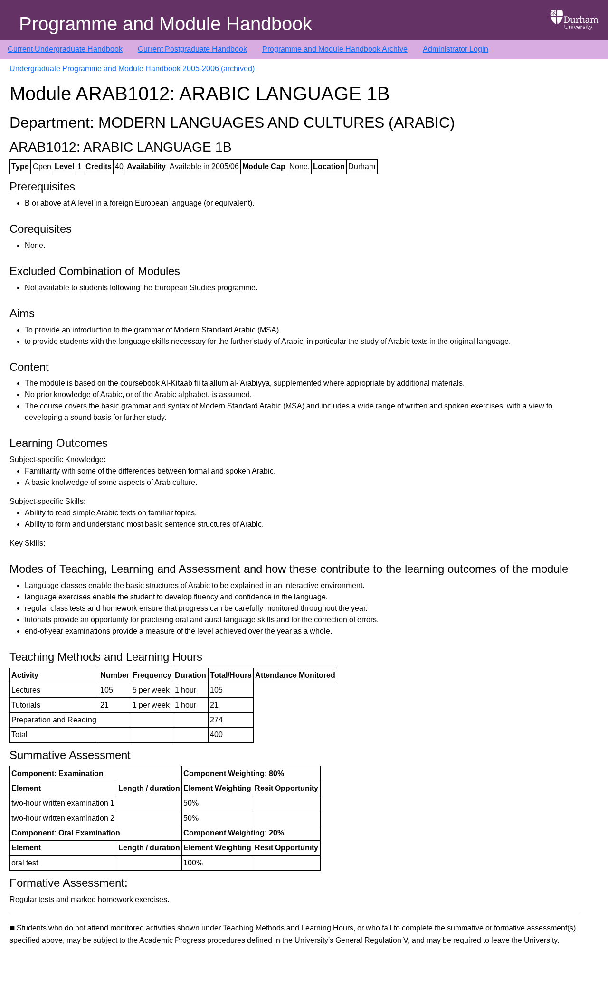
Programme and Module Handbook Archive (335, 49)
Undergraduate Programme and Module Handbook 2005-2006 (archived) (132, 69)
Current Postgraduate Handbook (192, 49)
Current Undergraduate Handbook (65, 49)
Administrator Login (455, 49)
